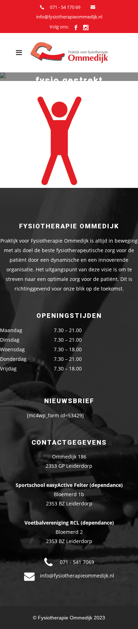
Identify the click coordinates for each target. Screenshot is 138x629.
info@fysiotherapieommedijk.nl (69, 16)
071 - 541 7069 (77, 562)
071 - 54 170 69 (65, 7)
